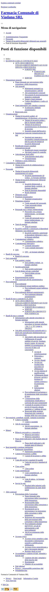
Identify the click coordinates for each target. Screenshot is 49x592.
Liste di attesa (20, 477)
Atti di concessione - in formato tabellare (33, 427)
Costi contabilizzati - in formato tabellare (33, 474)
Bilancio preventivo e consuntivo (27, 432)
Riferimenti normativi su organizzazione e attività (34, 90)
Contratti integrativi (32, 246)
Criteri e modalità (21, 420)
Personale (9, 39)
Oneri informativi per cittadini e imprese (30, 106)
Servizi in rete (20, 483)
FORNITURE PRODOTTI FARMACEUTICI (41, 74)
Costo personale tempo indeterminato (33, 206)
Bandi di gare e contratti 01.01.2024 (19, 299)
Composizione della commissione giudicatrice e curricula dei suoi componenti (36, 400)
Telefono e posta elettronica (25, 161)
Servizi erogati (11, 458)
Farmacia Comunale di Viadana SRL (20, 14)
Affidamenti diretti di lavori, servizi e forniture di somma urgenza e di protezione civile (41, 380)
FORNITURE (30, 69)
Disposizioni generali (14, 80)
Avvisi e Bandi (39, 360)
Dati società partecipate (33, 269)
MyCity (6, 585)
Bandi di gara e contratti (15, 316)
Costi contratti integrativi (34, 248)
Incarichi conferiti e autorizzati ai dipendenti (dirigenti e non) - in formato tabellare (36, 235)
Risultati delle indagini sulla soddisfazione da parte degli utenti (35, 488)
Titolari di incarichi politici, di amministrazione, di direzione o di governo (31, 117)
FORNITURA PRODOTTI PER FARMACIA (35, 312)
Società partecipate (22, 267)
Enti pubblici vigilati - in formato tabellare (34, 264)
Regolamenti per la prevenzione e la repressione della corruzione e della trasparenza (35, 512)
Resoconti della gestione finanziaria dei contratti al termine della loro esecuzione (36, 413)
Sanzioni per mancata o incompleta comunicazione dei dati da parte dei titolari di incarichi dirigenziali (36, 140)
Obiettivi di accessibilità (34, 564)
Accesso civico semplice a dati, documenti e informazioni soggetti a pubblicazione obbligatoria (36, 542)
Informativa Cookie (30, 578)
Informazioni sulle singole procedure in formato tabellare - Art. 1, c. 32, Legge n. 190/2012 (36, 325)
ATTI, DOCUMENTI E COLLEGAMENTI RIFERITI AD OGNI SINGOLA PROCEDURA (31, 65)
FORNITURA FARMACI (35, 307)
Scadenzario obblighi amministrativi (33, 109)
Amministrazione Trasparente (17, 37)
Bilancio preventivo (32, 435)
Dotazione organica (22, 201)
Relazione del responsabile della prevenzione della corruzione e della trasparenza (36, 519)
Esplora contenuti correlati (11, 3)
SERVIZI (28, 78)
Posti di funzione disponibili (35, 190)
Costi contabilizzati (22, 471)
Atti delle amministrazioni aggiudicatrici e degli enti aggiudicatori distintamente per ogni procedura (30, 333)
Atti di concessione (22, 424)
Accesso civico (21, 537)
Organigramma (30, 159)
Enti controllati (11, 258)
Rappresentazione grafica (24, 277)
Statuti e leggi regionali (33, 99)
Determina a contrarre (38, 357)
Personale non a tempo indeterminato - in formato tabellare (34, 214)
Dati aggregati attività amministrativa (29, 280)
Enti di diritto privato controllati (27, 271)
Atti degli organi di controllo (35, 152)
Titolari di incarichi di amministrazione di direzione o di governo (36, 127)
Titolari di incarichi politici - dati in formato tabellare (35, 121)
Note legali (17, 578)
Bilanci (8, 430)
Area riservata (11, 581)
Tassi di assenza (21, 224)
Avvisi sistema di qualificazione (40, 372)
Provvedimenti (11, 282)
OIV (17, 250)
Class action (19, 466)
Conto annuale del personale (35, 203)
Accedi (8, 33)
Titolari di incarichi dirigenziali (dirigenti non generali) (26, 41)
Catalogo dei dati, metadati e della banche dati (35, 559)
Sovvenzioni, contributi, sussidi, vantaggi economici (25, 418)
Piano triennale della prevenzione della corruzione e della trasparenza (36, 498)
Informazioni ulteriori (39, 389)
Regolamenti (29, 562)
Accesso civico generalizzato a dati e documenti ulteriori (36, 548)
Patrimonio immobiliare (24, 449)
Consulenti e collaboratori (15, 163)
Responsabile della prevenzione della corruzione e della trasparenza (36, 505)
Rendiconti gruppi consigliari (36, 150)
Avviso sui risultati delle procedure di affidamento (39, 365)
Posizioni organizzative (24, 197)
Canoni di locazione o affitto (26, 454)
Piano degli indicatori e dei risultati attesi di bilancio (35, 444)
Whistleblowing (21, 570)
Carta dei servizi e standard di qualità (29, 460)
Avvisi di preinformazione (40, 353)
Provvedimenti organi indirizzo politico (29, 286)
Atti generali (19, 86)
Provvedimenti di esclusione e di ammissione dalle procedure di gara (36, 394)
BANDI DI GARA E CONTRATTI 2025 (22, 61)
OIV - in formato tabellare (34, 252)
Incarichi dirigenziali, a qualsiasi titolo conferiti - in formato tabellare (35, 186)
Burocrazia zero (21, 112)
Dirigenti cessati (21, 195)
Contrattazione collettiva (24, 239)
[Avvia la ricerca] (2, 23)
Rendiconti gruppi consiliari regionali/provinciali (25, 147)
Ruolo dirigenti (30, 193)
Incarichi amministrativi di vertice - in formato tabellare (35, 177)
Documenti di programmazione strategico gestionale (36, 96)
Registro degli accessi (33, 551)
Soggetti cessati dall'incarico (35, 131)
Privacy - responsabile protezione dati (29, 568)
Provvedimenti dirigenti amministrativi (29, 292)
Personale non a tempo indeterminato (29, 210)
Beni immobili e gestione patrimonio (19, 447)
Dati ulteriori (20, 566)
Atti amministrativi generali (35, 93)
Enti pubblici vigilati (22, 260)
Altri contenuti (11, 492)
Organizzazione (11, 114)
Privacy (8, 578)
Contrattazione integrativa (24, 244)
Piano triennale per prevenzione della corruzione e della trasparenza (29, 83)
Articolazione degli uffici (24, 154)
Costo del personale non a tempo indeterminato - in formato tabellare (34, 220)
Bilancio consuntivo (32, 437)
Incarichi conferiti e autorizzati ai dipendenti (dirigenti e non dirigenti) (31, 230)
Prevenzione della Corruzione (26, 494)
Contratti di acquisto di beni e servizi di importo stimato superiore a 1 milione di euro (36, 407)
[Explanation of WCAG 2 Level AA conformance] (14, 590)
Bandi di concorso (12, 254)
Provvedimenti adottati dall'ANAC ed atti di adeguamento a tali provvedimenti (33, 527)
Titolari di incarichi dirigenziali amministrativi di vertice (26, 172)
